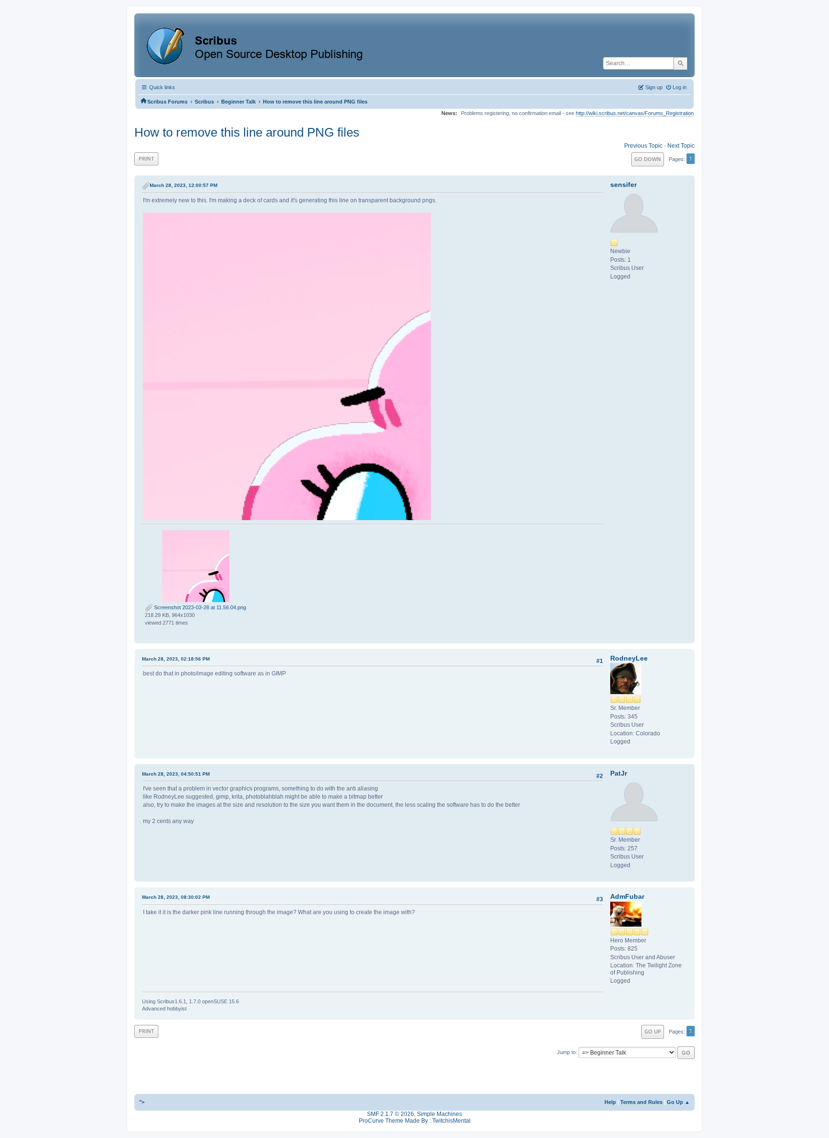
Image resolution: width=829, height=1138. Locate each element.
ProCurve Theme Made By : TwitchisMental (415, 1120)
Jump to (566, 1052)
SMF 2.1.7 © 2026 (390, 1114)
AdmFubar (627, 896)
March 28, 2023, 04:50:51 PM (176, 774)
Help (610, 1102)
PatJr (618, 773)
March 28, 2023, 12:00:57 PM (183, 185)
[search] (680, 63)
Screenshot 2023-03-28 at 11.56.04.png (199, 607)
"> (141, 1102)
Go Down (647, 159)
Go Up (652, 1031)
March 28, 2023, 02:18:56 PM (176, 659)
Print (146, 158)
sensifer (623, 184)
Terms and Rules (641, 1102)
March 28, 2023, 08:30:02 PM (176, 897)
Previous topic (643, 145)
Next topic (681, 145)
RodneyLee (629, 658)
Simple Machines (439, 1114)
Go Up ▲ (678, 1102)
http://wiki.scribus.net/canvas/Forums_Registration (635, 113)
